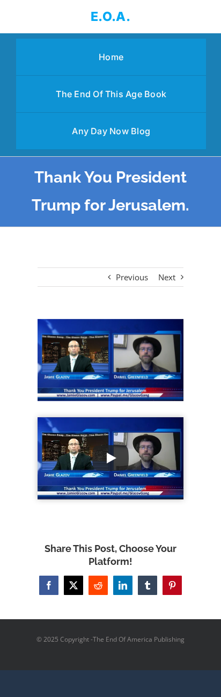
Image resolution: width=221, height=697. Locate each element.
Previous (132, 277)
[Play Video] (110, 458)
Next (166, 277)
